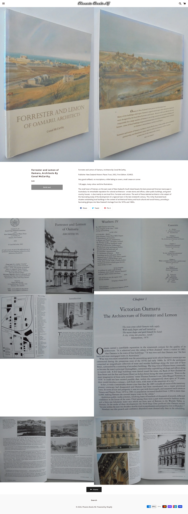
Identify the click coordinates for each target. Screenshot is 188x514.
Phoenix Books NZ (89, 507)
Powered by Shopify (104, 507)
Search (94, 500)
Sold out (47, 187)
